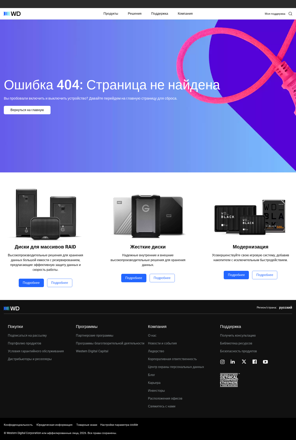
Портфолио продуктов (24, 343)
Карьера (154, 383)
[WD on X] (244, 362)
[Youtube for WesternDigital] (265, 362)
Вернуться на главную (27, 110)
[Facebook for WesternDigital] (255, 362)
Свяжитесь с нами (161, 406)
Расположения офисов (165, 398)
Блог (151, 375)
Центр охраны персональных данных (176, 367)
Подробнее (31, 283)
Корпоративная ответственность (172, 359)
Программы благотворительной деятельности (110, 343)
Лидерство (156, 351)
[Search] (290, 13)
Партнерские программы (94, 335)
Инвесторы (156, 391)
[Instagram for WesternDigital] (222, 362)
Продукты (110, 13)
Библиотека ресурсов (236, 343)
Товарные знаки (86, 424)
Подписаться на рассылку (27, 335)
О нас (152, 335)
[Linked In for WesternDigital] (233, 362)
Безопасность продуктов (238, 351)
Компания (185, 13)
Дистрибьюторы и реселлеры (30, 359)
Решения (135, 13)
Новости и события (162, 343)
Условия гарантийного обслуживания (36, 351)
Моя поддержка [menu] (275, 13)
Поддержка (159, 13)
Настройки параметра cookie (119, 424)
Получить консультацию (238, 335)
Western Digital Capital (92, 351)
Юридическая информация (54, 424)
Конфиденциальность (18, 424)
